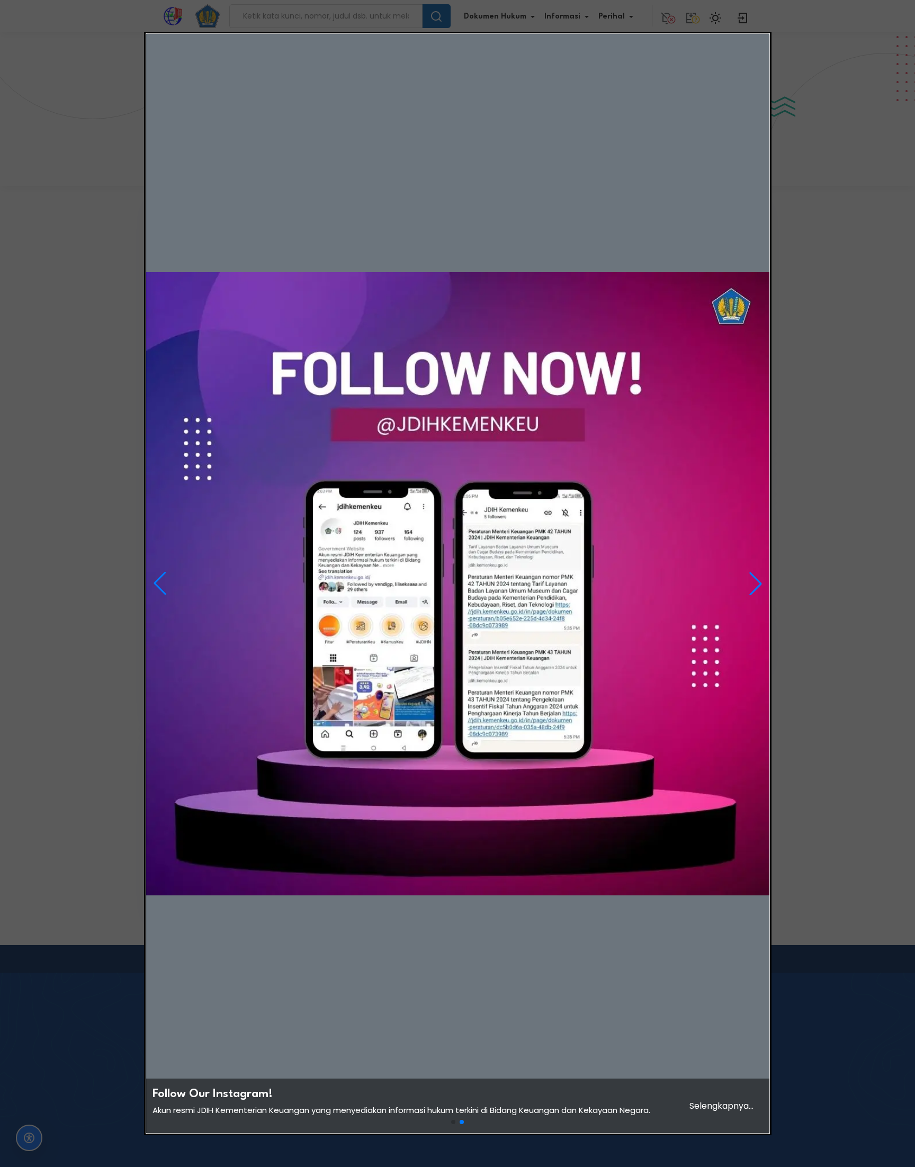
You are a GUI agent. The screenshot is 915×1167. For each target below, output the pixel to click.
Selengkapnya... (721, 1106)
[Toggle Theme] (717, 16)
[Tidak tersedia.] (691, 16)
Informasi (562, 17)
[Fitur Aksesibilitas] (29, 1138)
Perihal (611, 17)
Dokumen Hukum (495, 17)
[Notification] (666, 16)
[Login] (742, 16)
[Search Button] (436, 16)
